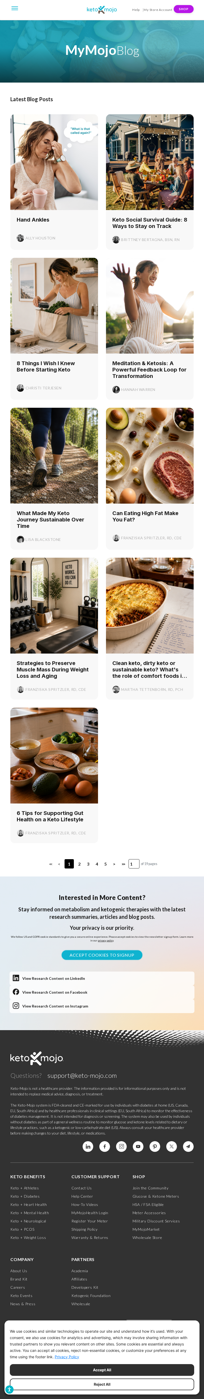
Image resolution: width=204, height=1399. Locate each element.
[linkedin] (88, 1146)
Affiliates (79, 1279)
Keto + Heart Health (28, 1204)
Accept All (102, 1370)
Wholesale (80, 1304)
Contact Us (81, 1188)
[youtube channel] (138, 1146)
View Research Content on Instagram (55, 1006)
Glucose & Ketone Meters (156, 1196)
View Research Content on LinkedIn (53, 978)
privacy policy (105, 940)
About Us (18, 1271)
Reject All (102, 1384)
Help (136, 10)
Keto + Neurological (28, 1221)
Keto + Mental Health (29, 1212)
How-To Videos (84, 1204)
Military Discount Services (156, 1221)
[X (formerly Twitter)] (171, 1146)
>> (123, 863)
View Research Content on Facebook (54, 992)
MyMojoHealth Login (89, 1212)
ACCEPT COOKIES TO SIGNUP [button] (102, 954)
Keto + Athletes (24, 1188)
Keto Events (21, 1295)
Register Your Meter (89, 1221)
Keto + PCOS (22, 1229)
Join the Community (151, 1188)
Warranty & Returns (89, 1237)
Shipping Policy (84, 1229)
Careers (17, 1287)
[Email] (188, 1146)
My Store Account (158, 10)
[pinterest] (155, 1146)
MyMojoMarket (146, 1229)
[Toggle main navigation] (14, 7)
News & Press (23, 1304)
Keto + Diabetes (25, 1196)
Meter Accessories (149, 1212)
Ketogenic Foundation (91, 1295)
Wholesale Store (147, 1237)
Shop (184, 9)
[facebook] (104, 1146)
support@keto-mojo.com (82, 1075)
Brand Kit (19, 1279)
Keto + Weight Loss (28, 1237)
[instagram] (121, 1146)
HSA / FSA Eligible (148, 1204)
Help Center (82, 1196)
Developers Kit (85, 1287)
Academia (79, 1271)
